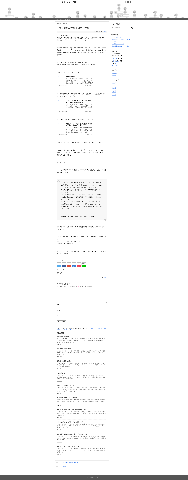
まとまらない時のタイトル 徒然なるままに (70, 462)
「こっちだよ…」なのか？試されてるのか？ (70, 422)
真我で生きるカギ (117, 37)
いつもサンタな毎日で (68, 2)
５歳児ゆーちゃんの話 (118, 44)
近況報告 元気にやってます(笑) (120, 46)
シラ (105, 277)
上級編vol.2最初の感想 (63, 361)
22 (117, 62)
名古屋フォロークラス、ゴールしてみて (69, 446)
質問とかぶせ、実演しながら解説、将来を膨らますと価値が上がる (79, 124)
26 (112, 63)
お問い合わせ (68, 19)
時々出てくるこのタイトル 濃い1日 (121, 39)
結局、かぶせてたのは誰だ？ (65, 385)
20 (113, 62)
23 (118, 62)
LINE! (83, 263)
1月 (114, 84)
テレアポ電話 (62, 466)
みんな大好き (61, 373)
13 (113, 60)
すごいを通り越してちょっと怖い (67, 397)
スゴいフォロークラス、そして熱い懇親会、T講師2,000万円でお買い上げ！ (78, 101)
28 (115, 63)
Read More (59, 344)
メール (59, 310)
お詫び (114, 41)
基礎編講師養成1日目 (63, 336)
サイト (58, 315)
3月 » (116, 65)
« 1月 (112, 65)
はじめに (62, 19)
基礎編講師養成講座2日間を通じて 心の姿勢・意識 (72, 434)
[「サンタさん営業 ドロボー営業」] (74, 266)
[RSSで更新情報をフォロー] (129, 2)
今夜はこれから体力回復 (64, 349)
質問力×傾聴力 (70, 76)
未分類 (104, 31)
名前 (58, 304)
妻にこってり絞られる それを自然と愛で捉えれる (71, 410)
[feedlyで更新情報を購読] (127, 2)
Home (57, 19)
